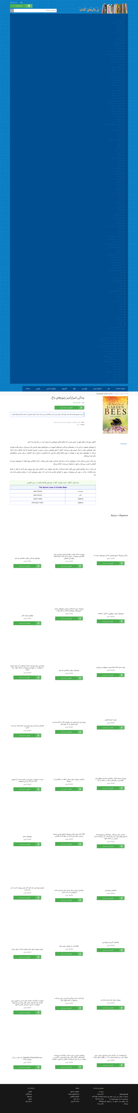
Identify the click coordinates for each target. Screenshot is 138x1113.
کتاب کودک (119, 314)
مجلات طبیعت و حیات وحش (112, 382)
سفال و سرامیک (116, 59)
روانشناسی (118, 171)
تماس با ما (100, 1104)
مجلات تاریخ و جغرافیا (114, 372)
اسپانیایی (118, 189)
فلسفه (120, 166)
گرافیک (119, 25)
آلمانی (120, 187)
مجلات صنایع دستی (115, 333)
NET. (120, 228)
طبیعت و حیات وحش (116, 291)
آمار (120, 163)
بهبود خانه (119, 283)
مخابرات (119, 121)
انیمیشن (119, 27)
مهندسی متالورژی (116, 106)
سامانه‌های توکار (116, 257)
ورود (21, 2)
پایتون (119, 220)
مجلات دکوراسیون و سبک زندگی (111, 340)
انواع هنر (119, 38)
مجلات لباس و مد (116, 330)
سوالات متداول (74, 1092)
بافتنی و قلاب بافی (115, 51)
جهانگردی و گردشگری (116, 270)
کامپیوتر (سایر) (117, 265)
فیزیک (119, 137)
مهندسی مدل (117, 116)
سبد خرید (76, 1099)
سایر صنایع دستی (116, 61)
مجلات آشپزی (117, 377)
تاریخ (120, 155)
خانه (127, 393)
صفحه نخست (118, 14)
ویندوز (119, 231)
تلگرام (30, 1092)
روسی (120, 194)
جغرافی (119, 153)
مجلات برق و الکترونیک (114, 359)
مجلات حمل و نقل (115, 364)
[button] (111, 563)
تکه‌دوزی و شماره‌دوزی (114, 54)
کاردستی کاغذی (116, 56)
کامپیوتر (120, 205)
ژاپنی (120, 200)
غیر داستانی (119, 319)
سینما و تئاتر (117, 33)
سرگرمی (120, 309)
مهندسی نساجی (116, 114)
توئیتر (30, 1099)
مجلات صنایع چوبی (115, 327)
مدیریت (120, 299)
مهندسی (120, 64)
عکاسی (119, 20)
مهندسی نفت (117, 98)
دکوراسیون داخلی (117, 280)
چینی (120, 197)
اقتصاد (119, 160)
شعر (120, 35)
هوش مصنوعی (117, 241)
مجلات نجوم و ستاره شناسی (112, 351)
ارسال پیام (29, 1101)
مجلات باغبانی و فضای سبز (113, 343)
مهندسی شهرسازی (116, 95)
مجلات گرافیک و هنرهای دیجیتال (110, 338)
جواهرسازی (118, 46)
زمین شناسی (117, 150)
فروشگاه (101, 1101)
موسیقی (119, 30)
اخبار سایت (100, 1094)
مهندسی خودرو (117, 90)
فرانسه (119, 184)
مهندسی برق (117, 74)
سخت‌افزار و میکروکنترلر (114, 254)
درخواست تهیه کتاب (98, 1096)
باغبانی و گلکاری (118, 267)
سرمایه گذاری (118, 301)
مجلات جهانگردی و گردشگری (112, 356)
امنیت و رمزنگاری (116, 239)
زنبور (78, 424)
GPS (120, 127)
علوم (121, 132)
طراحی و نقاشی (116, 22)
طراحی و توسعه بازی (115, 226)
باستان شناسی (117, 158)
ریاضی (119, 134)
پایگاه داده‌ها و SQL (115, 236)
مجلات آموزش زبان (115, 379)
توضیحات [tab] (123, 443)
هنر (122, 17)
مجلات (121, 325)
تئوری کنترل (118, 119)
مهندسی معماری (116, 67)
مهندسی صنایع (117, 93)
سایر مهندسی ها (116, 129)
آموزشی (120, 306)
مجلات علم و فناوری (115, 353)
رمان (121, 312)
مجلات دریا (118, 369)
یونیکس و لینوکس (116, 247)
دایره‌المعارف (119, 296)
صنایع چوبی (118, 43)
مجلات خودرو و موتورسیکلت (112, 361)
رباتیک (119, 88)
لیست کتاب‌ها (99, 1099)
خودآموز (120, 288)
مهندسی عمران (117, 69)
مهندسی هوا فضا (116, 77)
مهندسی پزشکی (116, 80)
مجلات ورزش (117, 374)
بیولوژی (119, 145)
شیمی (120, 142)
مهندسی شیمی (117, 82)
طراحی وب (118, 213)
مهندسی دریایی (116, 111)
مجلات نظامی (117, 366)
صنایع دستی (119, 41)
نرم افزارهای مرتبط (73, 1094)
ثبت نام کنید (13, 2)
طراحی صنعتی (117, 85)
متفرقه (121, 322)
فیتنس (121, 275)
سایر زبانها (118, 202)
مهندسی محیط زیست (114, 103)
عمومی (119, 176)
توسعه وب (118, 223)
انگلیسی (119, 181)
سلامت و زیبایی (118, 278)
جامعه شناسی (117, 168)
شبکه (120, 234)
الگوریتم (119, 249)
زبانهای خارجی (118, 179)
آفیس (120, 210)
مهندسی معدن (117, 108)
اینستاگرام (29, 1094)
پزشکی (119, 147)
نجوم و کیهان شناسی (115, 140)
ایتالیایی (119, 192)
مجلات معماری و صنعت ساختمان (110, 346)
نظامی (121, 293)
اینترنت (120, 304)
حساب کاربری (75, 1101)
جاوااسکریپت (117, 215)
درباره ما (101, 1092)
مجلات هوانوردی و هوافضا (113, 348)
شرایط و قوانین (74, 1096)
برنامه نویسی (117, 218)
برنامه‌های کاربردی (116, 260)
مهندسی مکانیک (116, 72)
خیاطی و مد (118, 48)
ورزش (121, 273)
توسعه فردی (119, 317)
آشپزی (121, 286)
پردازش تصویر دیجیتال (114, 244)
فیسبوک (30, 1096)
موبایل (119, 252)
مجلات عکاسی (117, 335)
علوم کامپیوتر (117, 262)
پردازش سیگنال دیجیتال (114, 124)
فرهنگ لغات (117, 173)
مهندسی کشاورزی (116, 101)
